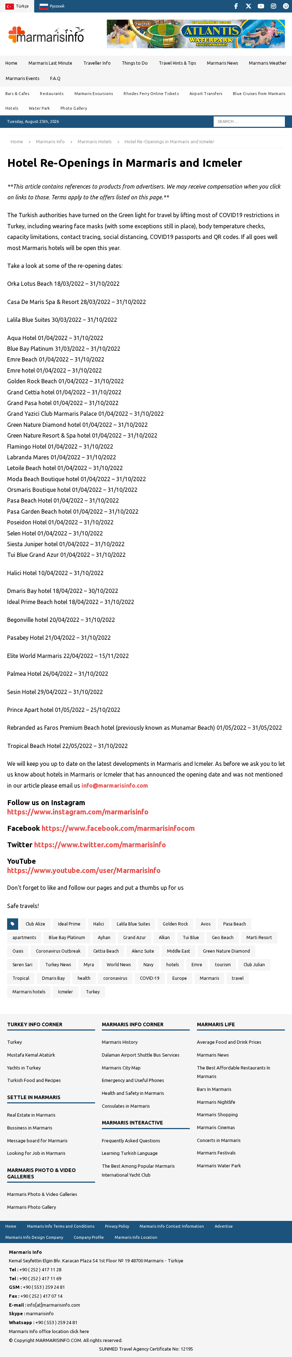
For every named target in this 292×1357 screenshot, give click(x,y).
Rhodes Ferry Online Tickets (151, 93)
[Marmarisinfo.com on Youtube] (261, 6)
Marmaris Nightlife (216, 1101)
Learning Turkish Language (130, 1153)
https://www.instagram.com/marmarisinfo (77, 812)
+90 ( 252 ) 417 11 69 (40, 1278)
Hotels (11, 108)
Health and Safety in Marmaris (133, 1093)
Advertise (224, 1226)
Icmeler (65, 991)
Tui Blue (191, 937)
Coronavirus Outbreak (58, 951)
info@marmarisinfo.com (115, 785)
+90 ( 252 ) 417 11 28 (40, 1269)
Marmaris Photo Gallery (31, 1206)
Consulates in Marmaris (126, 1105)
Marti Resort (259, 937)
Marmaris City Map (121, 1067)
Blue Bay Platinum (67, 937)
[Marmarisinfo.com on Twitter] (248, 6)
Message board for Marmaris (37, 1140)
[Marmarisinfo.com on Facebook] (236, 6)
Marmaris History (119, 1041)
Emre (197, 964)
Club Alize (35, 924)
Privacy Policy (117, 1226)
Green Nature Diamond (226, 951)
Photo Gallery (74, 108)
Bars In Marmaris (214, 1089)
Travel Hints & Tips (177, 63)
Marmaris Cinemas (216, 1127)
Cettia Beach (106, 951)
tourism (223, 964)
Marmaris (209, 978)
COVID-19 (150, 978)
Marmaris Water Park (219, 1165)
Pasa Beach (234, 924)
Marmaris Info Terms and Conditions (60, 1226)
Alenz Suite (143, 951)
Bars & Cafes (17, 93)
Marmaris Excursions (93, 93)
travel (238, 978)
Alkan (164, 937)
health (84, 978)
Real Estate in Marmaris (31, 1114)
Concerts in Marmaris (219, 1140)
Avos (205, 924)
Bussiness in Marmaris (29, 1127)
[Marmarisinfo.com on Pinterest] (286, 6)
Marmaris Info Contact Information (172, 1226)
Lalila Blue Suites (133, 924)
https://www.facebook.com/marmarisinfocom (118, 828)
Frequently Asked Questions (131, 1140)
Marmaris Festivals (216, 1152)
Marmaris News (222, 63)
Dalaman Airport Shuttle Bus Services (140, 1054)
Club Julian (254, 964)
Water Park (39, 108)
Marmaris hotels (28, 991)
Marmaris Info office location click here (49, 1331)
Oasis (17, 951)
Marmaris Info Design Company (34, 1237)
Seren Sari (22, 964)
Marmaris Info (50, 141)
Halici (98, 924)
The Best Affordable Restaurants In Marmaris (233, 1072)
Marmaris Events (22, 78)
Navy (148, 964)
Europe (179, 978)
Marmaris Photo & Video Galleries (42, 1194)
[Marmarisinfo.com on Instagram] (273, 6)
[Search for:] (249, 121)
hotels (172, 964)
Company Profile (89, 1237)
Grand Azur (134, 937)
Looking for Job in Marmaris (36, 1153)
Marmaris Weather (268, 63)
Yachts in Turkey (24, 1067)
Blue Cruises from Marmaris (259, 93)
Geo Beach (223, 937)
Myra (89, 964)
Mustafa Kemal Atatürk (31, 1054)
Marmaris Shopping (217, 1114)
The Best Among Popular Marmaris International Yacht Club (138, 1170)
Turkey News (58, 964)
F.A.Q (55, 78)
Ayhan (104, 937)
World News (119, 964)
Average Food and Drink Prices (229, 1041)
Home (11, 63)
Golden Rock (175, 924)
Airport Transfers (205, 93)
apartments (24, 937)
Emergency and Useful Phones (133, 1080)
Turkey (93, 991)
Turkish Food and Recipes (34, 1080)
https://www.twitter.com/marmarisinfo (100, 844)
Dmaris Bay (53, 978)
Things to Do (135, 63)
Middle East (178, 951)
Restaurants (51, 93)
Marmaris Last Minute (50, 63)
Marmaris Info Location (136, 1237)
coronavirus (115, 978)
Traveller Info (97, 63)
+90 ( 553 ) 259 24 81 (44, 1286)
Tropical (20, 978)
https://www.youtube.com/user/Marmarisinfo (84, 870)
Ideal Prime (69, 924)
